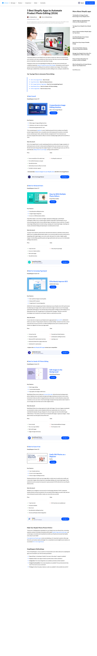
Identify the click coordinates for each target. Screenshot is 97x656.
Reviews (20, 2)
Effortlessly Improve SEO (58, 281)
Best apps (13, 2)
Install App (53, 112)
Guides (35, 2)
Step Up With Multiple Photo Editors (57, 195)
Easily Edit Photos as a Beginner (57, 455)
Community (42, 2)
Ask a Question (90, 2)
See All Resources (76, 69)
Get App (53, 201)
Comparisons (28, 2)
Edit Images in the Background (56, 371)
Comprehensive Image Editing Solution (57, 106)
